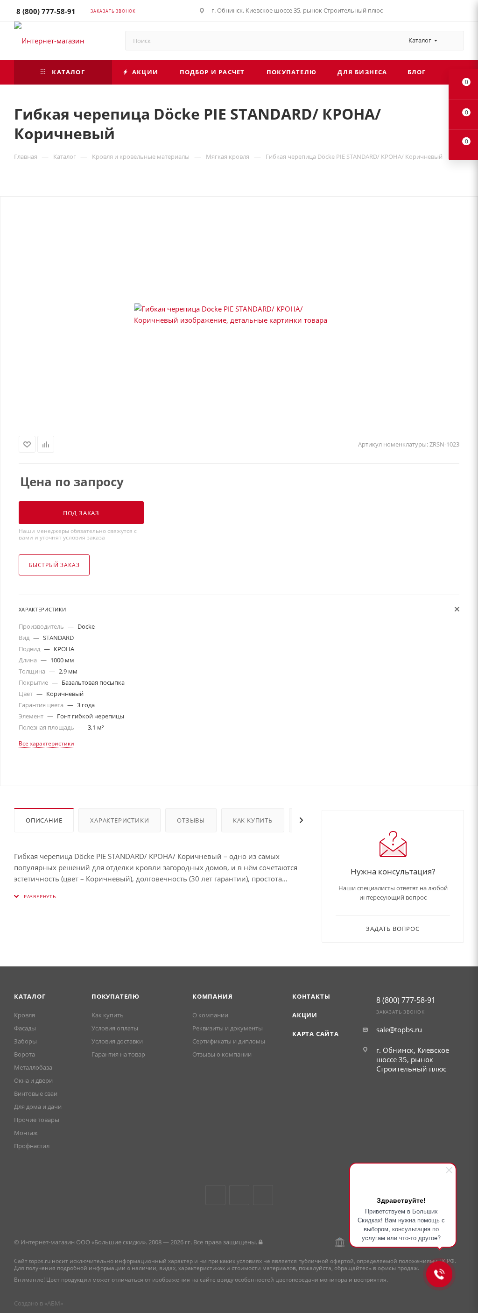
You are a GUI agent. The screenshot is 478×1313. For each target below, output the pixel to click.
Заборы (25, 1041)
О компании (210, 1015)
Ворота (24, 1054)
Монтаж (26, 1132)
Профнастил (31, 1146)
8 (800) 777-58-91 (46, 11)
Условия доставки (117, 1041)
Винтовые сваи (35, 1093)
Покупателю (115, 996)
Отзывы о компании (222, 1054)
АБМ (53, 1303)
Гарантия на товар (118, 1054)
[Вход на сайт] (260, 1242)
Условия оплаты (114, 1028)
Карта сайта (315, 1033)
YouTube (239, 1195)
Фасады (25, 1028)
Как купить (253, 820)
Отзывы (191, 820)
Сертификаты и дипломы (228, 1041)
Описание (44, 820)
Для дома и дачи (38, 1106)
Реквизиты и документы (227, 1028)
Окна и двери (33, 1080)
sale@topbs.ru (399, 1029)
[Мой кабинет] (460, 12)
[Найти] (452, 40)
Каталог (30, 996)
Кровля (24, 1015)
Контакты (311, 996)
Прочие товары (36, 1119)
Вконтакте (215, 1195)
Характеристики (119, 820)
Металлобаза (33, 1067)
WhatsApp (263, 1195)
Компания (212, 996)
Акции (304, 1015)
